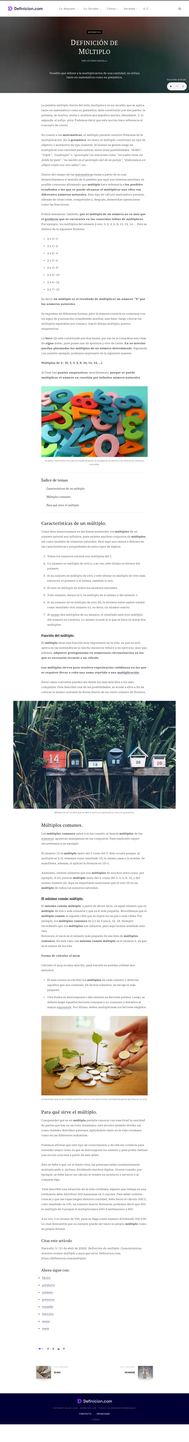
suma (46, 1321)
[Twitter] (53, 1348)
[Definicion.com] (25, 8)
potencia (48, 1299)
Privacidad (103, 1414)
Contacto (85, 1414)
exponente (64, 1007)
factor (46, 1277)
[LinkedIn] (58, 1348)
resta (45, 1328)
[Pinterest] (64, 1348)
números (47, 838)
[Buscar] (180, 8)
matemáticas (84, 174)
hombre (130, 1372)
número (47, 1292)
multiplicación (128, 672)
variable (47, 1306)
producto (51, 219)
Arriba (96, 1420)
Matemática (94, 32)
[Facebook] (48, 1348)
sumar (55, 614)
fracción (48, 1314)
